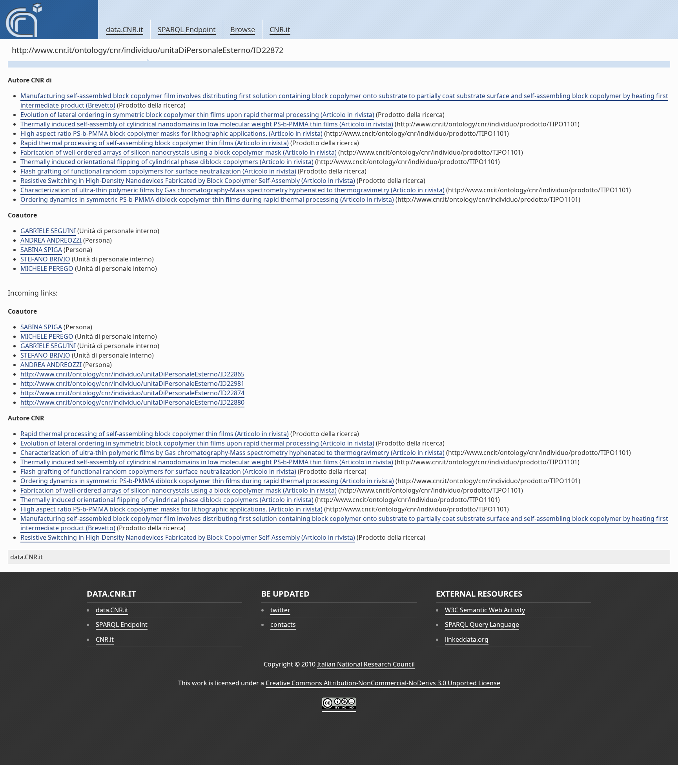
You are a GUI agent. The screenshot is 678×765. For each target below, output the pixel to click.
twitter (280, 610)
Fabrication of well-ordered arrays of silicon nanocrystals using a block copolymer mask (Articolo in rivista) (178, 152)
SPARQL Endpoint (187, 29)
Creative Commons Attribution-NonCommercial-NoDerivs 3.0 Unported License (383, 683)
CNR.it (280, 29)
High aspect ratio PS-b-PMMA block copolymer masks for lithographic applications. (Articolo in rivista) (171, 133)
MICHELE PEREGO (46, 268)
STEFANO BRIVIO (45, 259)
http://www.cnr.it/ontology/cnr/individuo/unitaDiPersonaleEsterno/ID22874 (132, 393)
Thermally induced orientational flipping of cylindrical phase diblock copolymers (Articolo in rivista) (166, 161)
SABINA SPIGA (41, 249)
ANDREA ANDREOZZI (51, 240)
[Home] (49, 19)
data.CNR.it (124, 29)
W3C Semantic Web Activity (485, 610)
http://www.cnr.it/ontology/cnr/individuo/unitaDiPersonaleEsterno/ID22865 (132, 374)
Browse (242, 29)
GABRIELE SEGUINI (48, 230)
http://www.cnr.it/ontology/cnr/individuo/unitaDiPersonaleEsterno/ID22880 (132, 402)
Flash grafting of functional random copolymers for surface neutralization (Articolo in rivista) (158, 171)
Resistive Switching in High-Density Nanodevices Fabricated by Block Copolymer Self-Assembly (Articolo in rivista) (187, 180)
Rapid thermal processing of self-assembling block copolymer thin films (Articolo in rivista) (154, 143)
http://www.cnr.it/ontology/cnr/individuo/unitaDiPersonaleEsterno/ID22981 (132, 383)
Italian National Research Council (366, 664)
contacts (283, 624)
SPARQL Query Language (482, 624)
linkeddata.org (466, 639)
